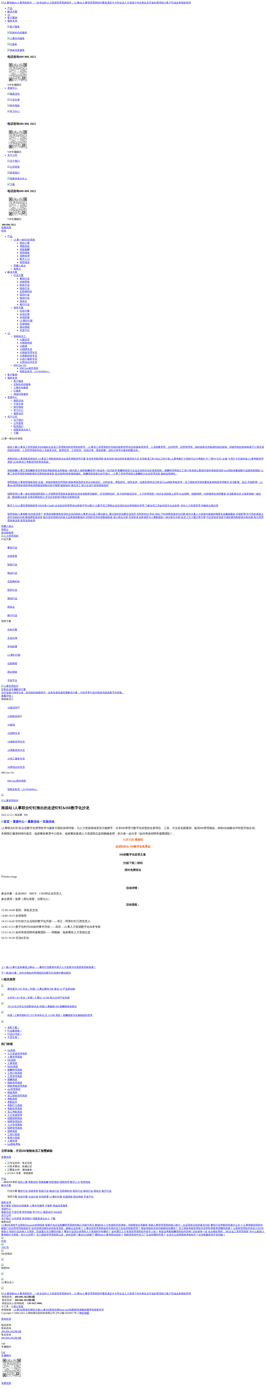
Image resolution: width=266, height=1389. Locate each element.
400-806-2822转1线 (11, 1331)
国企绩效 (25, 327)
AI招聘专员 (26, 349)
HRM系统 (12, 1066)
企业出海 (25, 314)
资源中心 (18, 821)
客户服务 (15, 26)
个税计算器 (17, 1306)
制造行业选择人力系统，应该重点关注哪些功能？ (36, 1231)
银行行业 (25, 304)
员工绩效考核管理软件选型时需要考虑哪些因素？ (206, 1228)
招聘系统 (12, 1131)
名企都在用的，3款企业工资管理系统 (228, 1231)
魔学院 (90, 1309)
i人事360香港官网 (49, 1309)
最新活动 (15, 94)
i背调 (79, 1309)
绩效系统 (12, 1092)
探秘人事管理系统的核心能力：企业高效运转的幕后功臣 (179, 1225)
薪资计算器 (13, 1137)
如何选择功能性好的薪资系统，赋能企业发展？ (57, 1228)
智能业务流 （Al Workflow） (35, 371)
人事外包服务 (17, 38)
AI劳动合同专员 (28, 362)
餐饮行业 (25, 278)
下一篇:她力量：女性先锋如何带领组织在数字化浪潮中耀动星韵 (36, 973)
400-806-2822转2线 (11, 1338)
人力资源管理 (14, 1115)
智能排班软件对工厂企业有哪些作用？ (145, 1234)
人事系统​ (12, 1063)
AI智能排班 (26, 342)
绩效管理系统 (14, 1082)
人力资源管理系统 (17, 1053)
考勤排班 (25, 246)
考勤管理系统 (14, 1108)
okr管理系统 (13, 1089)
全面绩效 (25, 324)
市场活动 (48, 821)
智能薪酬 (25, 249)
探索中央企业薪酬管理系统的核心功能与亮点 (69, 1225)
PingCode (64, 1309)
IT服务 (13, 44)
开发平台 (25, 330)
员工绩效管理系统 (17, 1095)
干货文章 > (13, 1037)
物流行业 (25, 298)
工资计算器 (13, 1134)
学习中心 (15, 111)
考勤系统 (12, 1099)
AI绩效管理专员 (28, 352)
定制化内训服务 (18, 32)
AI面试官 (25, 339)
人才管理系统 (14, 1124)
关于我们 (15, 161)
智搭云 (5, 529)
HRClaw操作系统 (29, 368)
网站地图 (84, 1313)
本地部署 (25, 317)
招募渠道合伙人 (18, 178)
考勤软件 (12, 1102)
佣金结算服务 (17, 50)
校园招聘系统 (14, 1118)
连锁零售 (25, 281)
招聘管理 (25, 256)
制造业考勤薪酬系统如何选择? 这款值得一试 (183, 1231)
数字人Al (25, 259)
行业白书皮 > (14, 1034)
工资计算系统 (14, 1073)
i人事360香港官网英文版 (27, 1309)
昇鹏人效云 (7, 526)
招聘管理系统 (14, 1128)
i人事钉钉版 (26, 320)
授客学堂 (99, 1309)
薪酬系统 (12, 1079)
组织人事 (25, 243)
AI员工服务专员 (28, 359)
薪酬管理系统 (14, 1069)
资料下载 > (13, 1027)
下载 (12, 184)
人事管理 (12, 1141)
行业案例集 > (14, 1031)
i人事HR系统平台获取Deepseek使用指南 (22, 1225)
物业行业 (25, 288)
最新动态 (12, 117)
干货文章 (15, 99)
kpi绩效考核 (13, 1144)
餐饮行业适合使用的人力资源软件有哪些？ (87, 1231)
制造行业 (25, 285)
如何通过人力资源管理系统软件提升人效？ (134, 1231)
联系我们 (15, 172)
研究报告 (15, 105)
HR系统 (11, 1060)
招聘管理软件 (14, 1121)
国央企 (23, 301)
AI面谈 (23, 346)
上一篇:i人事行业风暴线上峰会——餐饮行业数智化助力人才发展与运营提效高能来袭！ (48, 967)
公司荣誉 (15, 167)
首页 (7, 821)
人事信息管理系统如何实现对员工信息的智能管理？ (112, 1228)
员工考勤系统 (14, 1112)
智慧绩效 (25, 252)
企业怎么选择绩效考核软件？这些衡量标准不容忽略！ (196, 1234)
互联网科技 (26, 291)
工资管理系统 (14, 1076)
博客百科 (68, 1212)
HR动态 (22, 117)
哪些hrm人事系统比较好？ (109, 1234)
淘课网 (72, 1309)
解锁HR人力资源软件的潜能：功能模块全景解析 (121, 1225)
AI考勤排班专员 (28, 355)
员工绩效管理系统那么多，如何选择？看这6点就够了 (65, 1234)
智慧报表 (25, 262)
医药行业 (25, 294)
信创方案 (25, 311)
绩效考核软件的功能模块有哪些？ (159, 1228)
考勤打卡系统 (14, 1105)
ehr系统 (11, 1050)
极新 (84, 1309)
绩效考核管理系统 (17, 1086)
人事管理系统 (14, 1057)
